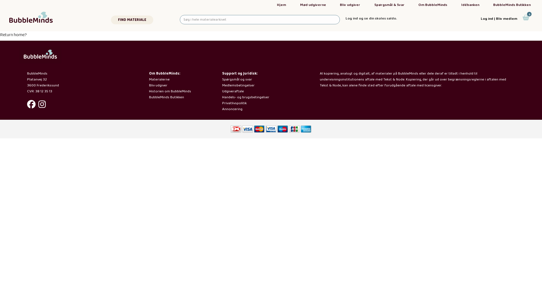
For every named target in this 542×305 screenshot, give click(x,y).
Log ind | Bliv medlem (499, 19)
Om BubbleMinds (432, 5)
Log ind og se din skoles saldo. (371, 18)
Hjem (281, 5)
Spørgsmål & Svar (389, 5)
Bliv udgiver (350, 5)
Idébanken (470, 5)
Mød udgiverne (313, 5)
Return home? (13, 34)
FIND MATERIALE (132, 20)
